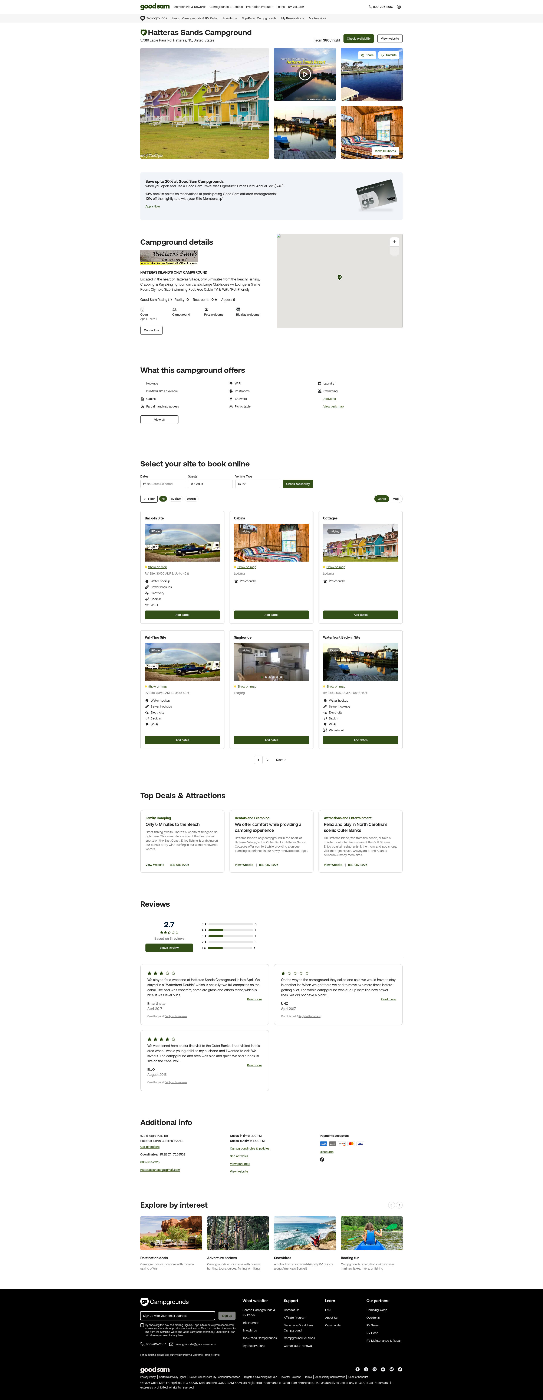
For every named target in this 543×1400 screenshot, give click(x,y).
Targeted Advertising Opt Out (260, 1377)
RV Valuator (296, 7)
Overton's (373, 1317)
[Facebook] (322, 1159)
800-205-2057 (156, 1344)
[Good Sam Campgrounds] (164, 1302)
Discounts (326, 1152)
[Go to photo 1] (266, 558)
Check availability (359, 38)
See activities (239, 1156)
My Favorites (317, 18)
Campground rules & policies (249, 1148)
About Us (331, 1317)
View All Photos (385, 151)
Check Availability (298, 484)
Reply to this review (176, 1016)
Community (333, 1325)
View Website (155, 865)
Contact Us (291, 1310)
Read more (254, 999)
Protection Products (259, 7)
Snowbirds (230, 18)
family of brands (204, 1331)
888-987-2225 (179, 865)
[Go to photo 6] (281, 677)
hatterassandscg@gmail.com (160, 1169)
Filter (151, 499)
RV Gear (372, 1333)
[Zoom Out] (394, 251)
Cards (382, 499)
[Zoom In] (394, 241)
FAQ (328, 1310)
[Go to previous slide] (239, 542)
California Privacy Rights (206, 1354)
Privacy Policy (182, 1354)
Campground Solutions (299, 1338)
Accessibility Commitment (330, 1377)
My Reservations (292, 18)
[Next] (399, 1205)
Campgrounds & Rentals (226, 7)
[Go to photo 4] (277, 558)
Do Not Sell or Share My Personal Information (215, 1377)
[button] (152, 206)
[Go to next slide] (303, 542)
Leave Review (169, 948)
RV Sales (372, 1325)
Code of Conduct (358, 1377)
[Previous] (391, 1205)
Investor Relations (291, 1377)
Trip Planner (251, 1322)
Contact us (151, 330)
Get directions (149, 1146)
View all (159, 419)
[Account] (399, 7)
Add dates (182, 614)
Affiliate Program (295, 1317)
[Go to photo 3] (273, 558)
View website (390, 38)
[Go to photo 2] (270, 558)
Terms (308, 1377)
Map (396, 499)
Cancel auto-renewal (298, 1345)
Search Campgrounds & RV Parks (194, 18)
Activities (329, 398)
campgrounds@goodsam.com (195, 1344)
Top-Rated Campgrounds (259, 18)
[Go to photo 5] (277, 677)
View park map (333, 406)
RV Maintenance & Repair (384, 1340)
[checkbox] (142, 1325)
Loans (281, 7)
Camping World (376, 1310)
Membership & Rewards (190, 7)
